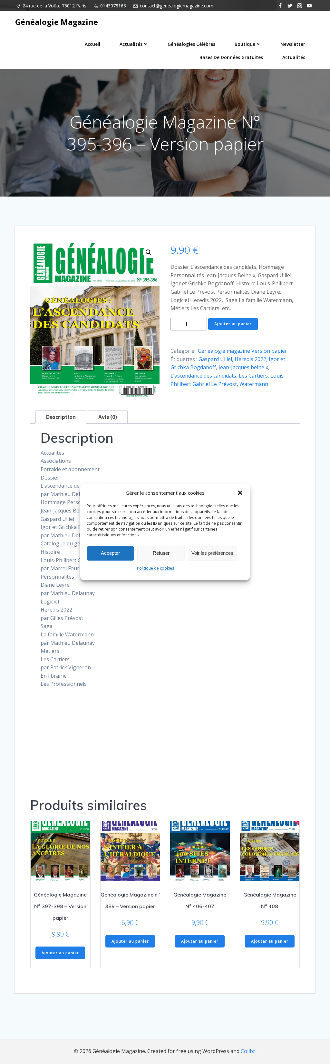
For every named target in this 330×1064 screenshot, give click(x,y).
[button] (240, 493)
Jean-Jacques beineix (243, 367)
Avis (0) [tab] (107, 417)
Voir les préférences (212, 553)
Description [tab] (61, 417)
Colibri (249, 1051)
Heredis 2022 (250, 359)
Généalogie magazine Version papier (242, 350)
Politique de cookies (155, 568)
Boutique (245, 44)
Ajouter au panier (233, 324)
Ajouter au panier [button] (60, 953)
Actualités (131, 44)
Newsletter (292, 44)
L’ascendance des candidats (203, 375)
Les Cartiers (253, 375)
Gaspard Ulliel (215, 359)
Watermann (253, 384)
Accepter (110, 553)
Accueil (92, 44)
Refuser (161, 553)
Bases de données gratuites (231, 57)
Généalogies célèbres (191, 44)
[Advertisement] (165, 739)
